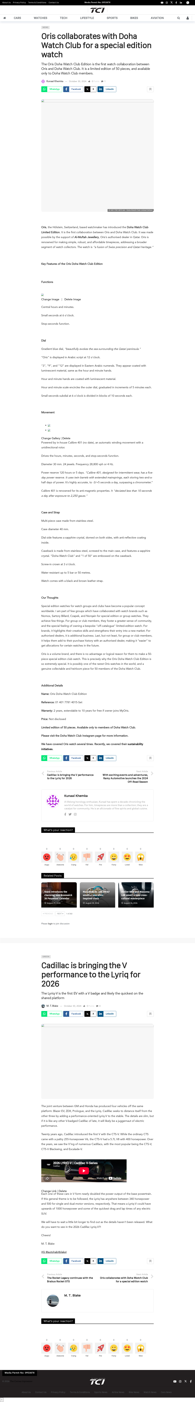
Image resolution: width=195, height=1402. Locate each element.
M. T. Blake (52, 1006)
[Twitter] (70, 814)
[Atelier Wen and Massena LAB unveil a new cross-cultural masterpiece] (136, 895)
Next (59, 914)
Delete (66, 438)
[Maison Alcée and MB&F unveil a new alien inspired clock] (97, 895)
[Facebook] (176, 3)
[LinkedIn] (181, 3)
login (50, 924)
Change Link (49, 1191)
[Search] (178, 18)
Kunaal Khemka (54, 81)
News (45, 27)
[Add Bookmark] (150, 89)
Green (46, 957)
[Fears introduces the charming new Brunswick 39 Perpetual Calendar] (59, 895)
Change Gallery (50, 438)
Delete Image (72, 299)
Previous (48, 914)
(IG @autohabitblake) (54, 1252)
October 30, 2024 (77, 81)
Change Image (50, 299)
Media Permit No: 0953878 (97, 3)
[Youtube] (162, 3)
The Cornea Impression (21, 1381)
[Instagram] (167, 3)
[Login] (187, 18)
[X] (171, 3)
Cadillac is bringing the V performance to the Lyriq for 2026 (90, 974)
